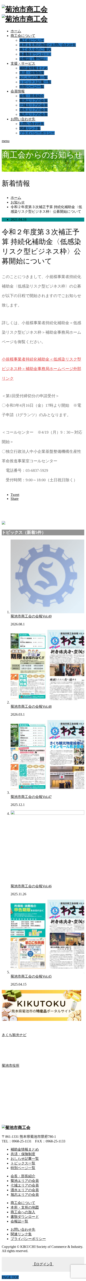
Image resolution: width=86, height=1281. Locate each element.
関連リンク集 (30, 128)
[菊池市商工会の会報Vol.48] (47, 702)
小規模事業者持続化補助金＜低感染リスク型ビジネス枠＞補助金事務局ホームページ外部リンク (41, 368)
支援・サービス (23, 63)
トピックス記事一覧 (35, 82)
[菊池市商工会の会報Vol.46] (47, 813)
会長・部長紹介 (31, 96)
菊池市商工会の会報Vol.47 (31, 797)
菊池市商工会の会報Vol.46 (31, 886)
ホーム (16, 31)
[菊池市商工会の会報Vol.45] (47, 972)
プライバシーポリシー (37, 133)
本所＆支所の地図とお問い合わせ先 (47, 45)
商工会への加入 (23, 1212)
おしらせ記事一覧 (33, 77)
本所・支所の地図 (25, 1207)
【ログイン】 (43, 1264)
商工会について (23, 36)
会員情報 (18, 91)
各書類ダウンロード (35, 54)
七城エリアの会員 (33, 105)
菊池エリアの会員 (33, 100)
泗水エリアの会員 (33, 110)
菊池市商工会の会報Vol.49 (31, 616)
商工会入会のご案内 (35, 49)
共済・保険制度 (31, 73)
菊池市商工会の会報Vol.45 (31, 976)
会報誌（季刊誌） (33, 59)
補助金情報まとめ (33, 68)
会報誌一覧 (19, 1221)
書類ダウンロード (25, 1217)
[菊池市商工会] (16, 1127)
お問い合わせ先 (23, 119)
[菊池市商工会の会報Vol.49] (47, 612)
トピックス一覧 (23, 1163)
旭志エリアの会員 (33, 114)
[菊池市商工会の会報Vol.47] (47, 792)
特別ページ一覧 (31, 86)
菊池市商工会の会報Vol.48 (31, 706)
